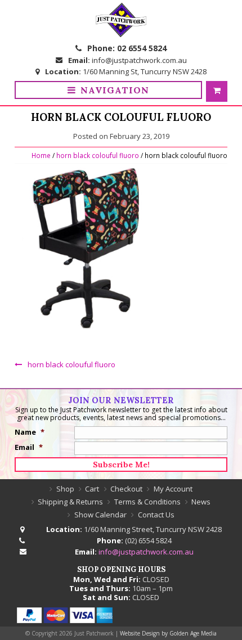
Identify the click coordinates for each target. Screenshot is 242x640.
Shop (65, 489)
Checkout (126, 489)
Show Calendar (100, 515)
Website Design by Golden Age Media (168, 633)
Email (29, 447)
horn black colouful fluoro (97, 155)
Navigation (114, 90)
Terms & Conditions (147, 502)
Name (29, 431)
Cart (92, 489)
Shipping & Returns (70, 502)
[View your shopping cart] (216, 91)
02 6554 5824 (142, 48)
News (200, 502)
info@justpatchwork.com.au (139, 60)
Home (41, 155)
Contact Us (156, 515)
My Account (173, 489)
